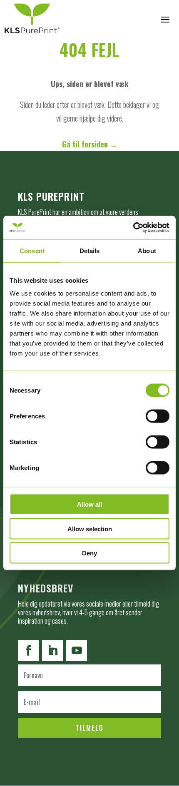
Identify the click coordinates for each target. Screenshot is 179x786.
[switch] (157, 416)
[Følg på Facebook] (28, 650)
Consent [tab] (32, 250)
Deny (89, 553)
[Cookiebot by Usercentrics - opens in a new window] (133, 227)
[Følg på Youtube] (76, 650)
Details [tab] (90, 250)
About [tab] (147, 250)
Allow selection (89, 528)
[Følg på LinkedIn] (52, 650)
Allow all (89, 504)
